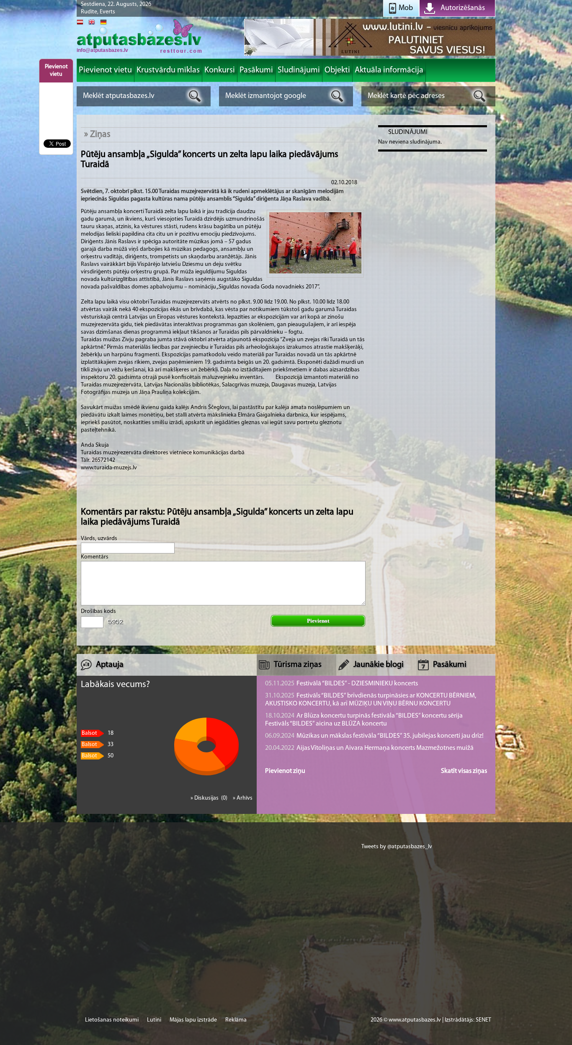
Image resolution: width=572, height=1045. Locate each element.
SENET (483, 1020)
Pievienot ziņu (285, 771)
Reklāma (236, 1020)
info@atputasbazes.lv (102, 50)
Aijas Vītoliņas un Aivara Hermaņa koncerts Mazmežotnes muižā (369, 748)
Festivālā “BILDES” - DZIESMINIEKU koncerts (341, 683)
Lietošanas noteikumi (112, 1020)
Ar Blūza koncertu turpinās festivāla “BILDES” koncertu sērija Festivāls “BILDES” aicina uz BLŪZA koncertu (364, 720)
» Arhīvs (243, 798)
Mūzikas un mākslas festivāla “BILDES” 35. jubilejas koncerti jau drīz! (374, 736)
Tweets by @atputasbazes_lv (396, 847)
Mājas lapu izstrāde (193, 1020)
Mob (406, 8)
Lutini (154, 1020)
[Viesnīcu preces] (369, 55)
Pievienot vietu (56, 70)
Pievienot (318, 621)
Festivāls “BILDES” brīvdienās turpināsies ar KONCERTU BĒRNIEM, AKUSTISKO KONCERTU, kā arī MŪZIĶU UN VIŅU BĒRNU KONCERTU (370, 699)
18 (97, 733)
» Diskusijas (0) (210, 798)
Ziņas (100, 134)
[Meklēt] (195, 96)
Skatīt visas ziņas (464, 771)
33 (97, 744)
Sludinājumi (408, 132)
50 (97, 756)
